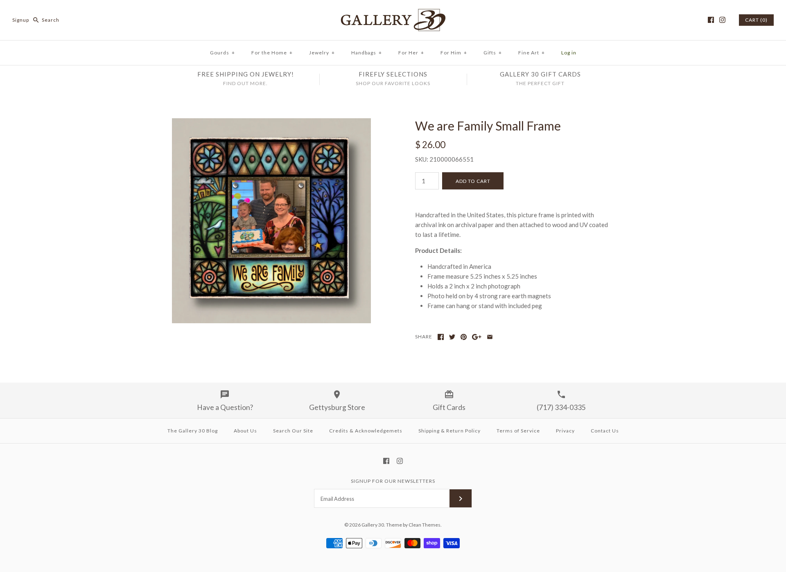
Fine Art (531, 53)
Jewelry (322, 53)
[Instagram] (722, 20)
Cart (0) (756, 20)
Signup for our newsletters (393, 481)
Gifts (492, 53)
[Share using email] (490, 337)
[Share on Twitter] (452, 337)
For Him (453, 53)
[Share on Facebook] (441, 337)
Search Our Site (293, 431)
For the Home (272, 53)
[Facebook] (711, 20)
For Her (411, 53)
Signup (20, 20)
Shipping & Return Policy (449, 431)
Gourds (222, 53)
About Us (245, 431)
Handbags (366, 53)
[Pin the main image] (464, 337)
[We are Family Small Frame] (271, 123)
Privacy (565, 431)
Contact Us (605, 431)
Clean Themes (424, 525)
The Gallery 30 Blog (192, 431)
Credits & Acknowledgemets (365, 431)
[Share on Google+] (476, 337)
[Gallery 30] (393, 13)
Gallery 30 (372, 525)
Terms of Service (518, 431)
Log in (568, 53)
